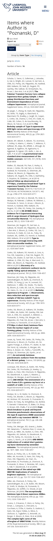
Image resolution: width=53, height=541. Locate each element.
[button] (11, 49)
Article (17, 61)
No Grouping (36, 55)
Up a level (13, 38)
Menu (45, 10)
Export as (11, 41)
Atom (41, 41)
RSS (40, 44)
